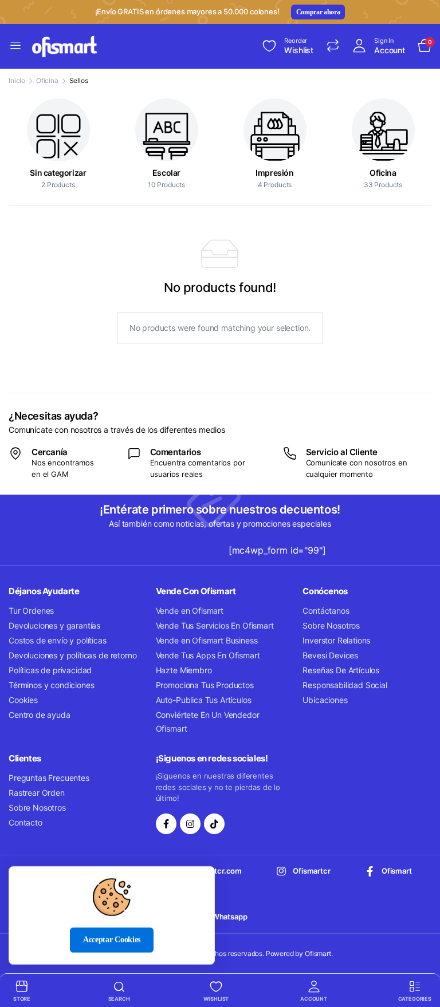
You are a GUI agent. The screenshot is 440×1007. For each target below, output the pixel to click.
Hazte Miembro (184, 670)
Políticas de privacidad (50, 670)
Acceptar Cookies (111, 939)
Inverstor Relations (336, 640)
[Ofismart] (65, 46)
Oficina (47, 80)
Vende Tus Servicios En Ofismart (215, 625)
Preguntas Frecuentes (49, 778)
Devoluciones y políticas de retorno (72, 655)
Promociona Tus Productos (205, 685)
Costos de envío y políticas (58, 640)
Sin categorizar (58, 172)
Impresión (274, 172)
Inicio (17, 80)
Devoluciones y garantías (54, 625)
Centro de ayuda (39, 715)
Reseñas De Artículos (340, 670)
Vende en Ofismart (189, 610)
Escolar (166, 172)
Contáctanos (325, 610)
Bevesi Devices (330, 655)
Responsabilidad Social (344, 685)
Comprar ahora (318, 12)
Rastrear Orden (37, 792)
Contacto (25, 822)
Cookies (23, 700)
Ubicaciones (324, 700)
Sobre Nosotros (331, 625)
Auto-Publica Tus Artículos (204, 700)
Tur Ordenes (31, 610)
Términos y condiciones (51, 685)
